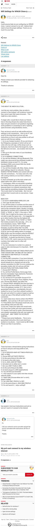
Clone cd (4, 47)
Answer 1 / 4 (5, 66)
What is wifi (5, 50)
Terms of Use (13, 519)
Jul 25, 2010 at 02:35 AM (13, 102)
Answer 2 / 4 (5, 96)
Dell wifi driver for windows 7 (11, 506)
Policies (18, 521)
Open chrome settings (9, 511)
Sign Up (3, 519)
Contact (32, 519)
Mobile (13, 4)
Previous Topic (7, 8)
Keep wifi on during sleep (10, 509)
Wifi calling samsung (8, 52)
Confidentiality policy (23, 519)
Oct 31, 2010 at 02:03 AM (13, 402)
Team (7, 519)
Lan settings (5, 56)
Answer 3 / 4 (5, 336)
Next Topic (29, 8)
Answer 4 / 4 (5, 396)
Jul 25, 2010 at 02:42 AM (13, 342)
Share (5, 37)
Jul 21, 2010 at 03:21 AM (13, 71)
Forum (7, 4)
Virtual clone (5, 54)
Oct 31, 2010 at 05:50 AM (24, 18)
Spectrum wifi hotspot (9, 514)
